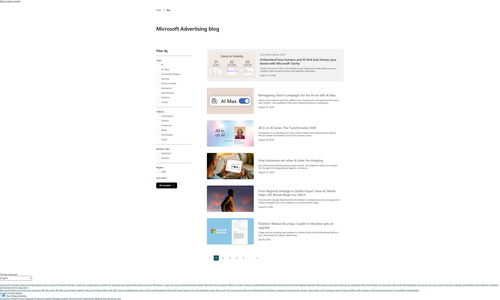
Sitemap (29, 298)
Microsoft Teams (94, 290)
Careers (304, 290)
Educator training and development (462, 285)
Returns (232, 285)
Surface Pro (6, 285)
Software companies (276, 290)
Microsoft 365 (52, 290)
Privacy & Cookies (42, 298)
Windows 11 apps (161, 285)
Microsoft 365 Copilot (113, 290)
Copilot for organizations (88, 285)
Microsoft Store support (216, 285)
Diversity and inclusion (382, 290)
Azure (143, 290)
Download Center (195, 285)
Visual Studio (293, 290)
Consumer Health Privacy (12, 298)
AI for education (20, 287)
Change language (8, 274)
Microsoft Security (22, 290)
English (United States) (11, 293)
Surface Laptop (19, 285)
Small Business (132, 290)
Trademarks (88, 298)
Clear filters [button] (161, 178)
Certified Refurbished (262, 285)
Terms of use (75, 298)
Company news (332, 290)
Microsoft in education (328, 285)
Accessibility (399, 290)
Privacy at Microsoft (351, 290)
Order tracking (244, 285)
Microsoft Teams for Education (376, 285)
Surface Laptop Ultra (38, 285)
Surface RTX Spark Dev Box (62, 285)
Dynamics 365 (38, 290)
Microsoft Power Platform (72, 290)
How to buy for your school (430, 285)
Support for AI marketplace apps (199, 290)
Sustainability (412, 290)
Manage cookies (60, 298)
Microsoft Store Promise (286, 285)
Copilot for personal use (113, 285)
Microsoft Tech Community (229, 290)
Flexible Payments (307, 285)
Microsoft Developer (156, 290)
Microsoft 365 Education (404, 285)
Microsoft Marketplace (254, 290)
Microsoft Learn (175, 290)
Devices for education (350, 285)
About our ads (114, 298)
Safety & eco (100, 298)
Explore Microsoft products (138, 285)
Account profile (178, 285)
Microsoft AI (6, 290)
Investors (365, 290)
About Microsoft (317, 290)
